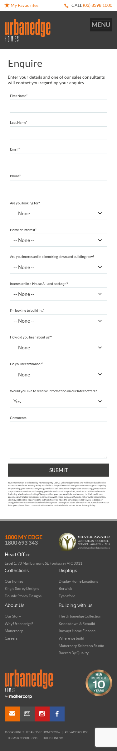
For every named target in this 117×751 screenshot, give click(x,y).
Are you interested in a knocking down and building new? (52, 257)
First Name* (18, 96)
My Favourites (24, 5)
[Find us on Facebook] (57, 714)
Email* (15, 149)
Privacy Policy (76, 732)
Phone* (15, 176)
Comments (18, 418)
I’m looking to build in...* (27, 310)
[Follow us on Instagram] (42, 714)
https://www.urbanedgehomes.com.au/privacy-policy (80, 485)
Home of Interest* (23, 230)
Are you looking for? (25, 203)
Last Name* (18, 122)
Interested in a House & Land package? (39, 284)
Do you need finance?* (26, 364)
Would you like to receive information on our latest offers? (53, 391)
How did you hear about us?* (31, 337)
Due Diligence (53, 738)
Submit (58, 470)
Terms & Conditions (22, 738)
